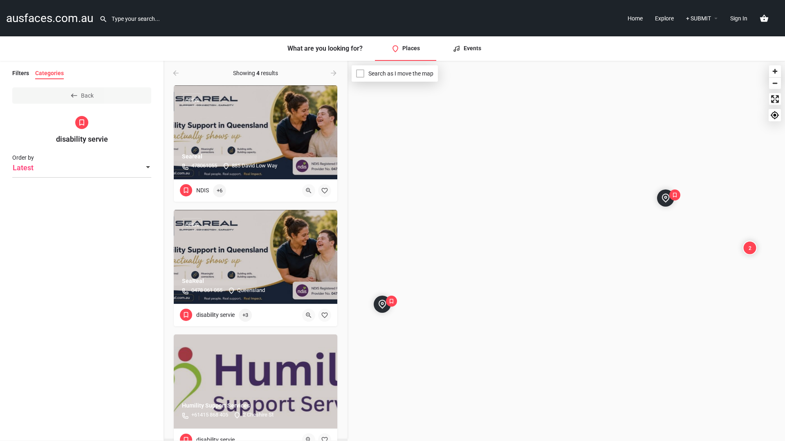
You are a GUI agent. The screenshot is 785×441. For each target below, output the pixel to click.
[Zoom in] (775, 71)
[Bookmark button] (324, 190)
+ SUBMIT (698, 18)
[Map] (566, 251)
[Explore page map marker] (665, 198)
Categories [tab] (49, 73)
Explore (664, 18)
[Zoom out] (775, 83)
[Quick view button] (308, 190)
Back (87, 95)
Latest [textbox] (23, 167)
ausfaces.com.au (49, 18)
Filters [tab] (20, 73)
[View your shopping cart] (764, 18)
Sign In (738, 18)
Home (635, 18)
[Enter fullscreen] (775, 99)
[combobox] (81, 168)
